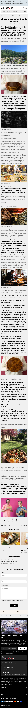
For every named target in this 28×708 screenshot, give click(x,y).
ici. (17, 138)
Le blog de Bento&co (10, 15)
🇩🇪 (6, 658)
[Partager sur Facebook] (8, 520)
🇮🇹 (12, 658)
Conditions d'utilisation (20, 651)
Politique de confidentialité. (7, 653)
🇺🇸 (5, 658)
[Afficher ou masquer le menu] (2, 8)
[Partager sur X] (12, 520)
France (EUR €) (6, 698)
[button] (2, 3)
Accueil (2, 15)
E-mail (2, 579)
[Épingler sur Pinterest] (16, 520)
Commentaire (4, 585)
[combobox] (14, 11)
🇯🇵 (13, 658)
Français (14, 698)
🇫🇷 (10, 658)
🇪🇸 (8, 658)
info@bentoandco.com (9, 669)
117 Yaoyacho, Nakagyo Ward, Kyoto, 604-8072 (15, 674)
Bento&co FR (7, 705)
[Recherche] (25, 11)
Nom (2, 572)
